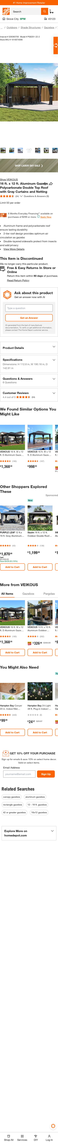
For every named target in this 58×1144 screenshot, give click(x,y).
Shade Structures (31, 27)
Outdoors (12, 27)
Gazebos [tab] (28, 593)
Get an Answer (29, 317)
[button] (29, 348)
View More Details (14, 248)
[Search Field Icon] (44, 11)
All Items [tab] (7, 593)
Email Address (11, 767)
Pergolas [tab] (49, 593)
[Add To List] (45, 184)
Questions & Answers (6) (36, 196)
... (1, 27)
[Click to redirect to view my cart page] (51, 11)
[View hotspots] (46, 150)
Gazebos (49, 27)
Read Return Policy (18, 280)
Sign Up (46, 773)
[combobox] (26, 11)
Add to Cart (12, 566)
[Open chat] (55, 45)
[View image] (3, 150)
